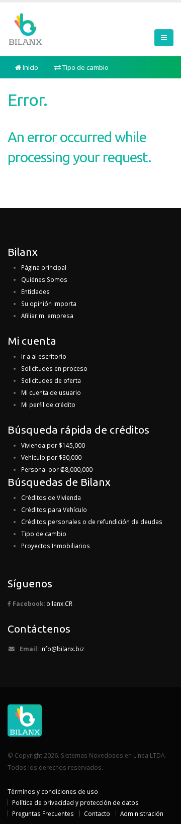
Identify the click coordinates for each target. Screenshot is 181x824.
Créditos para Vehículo (54, 509)
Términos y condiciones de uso (53, 791)
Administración (141, 813)
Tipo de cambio (85, 67)
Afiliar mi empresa (47, 316)
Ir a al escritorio (43, 356)
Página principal (43, 267)
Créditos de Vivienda (51, 497)
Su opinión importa (48, 303)
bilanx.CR (59, 603)
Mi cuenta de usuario (51, 392)
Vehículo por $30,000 (51, 457)
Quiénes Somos (44, 279)
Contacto (97, 813)
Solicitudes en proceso (54, 368)
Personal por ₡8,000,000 (57, 469)
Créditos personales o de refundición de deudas (91, 522)
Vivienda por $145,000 (53, 445)
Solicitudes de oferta (51, 380)
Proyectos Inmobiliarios (55, 546)
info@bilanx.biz (62, 649)
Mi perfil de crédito (48, 404)
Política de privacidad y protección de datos (75, 802)
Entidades (35, 291)
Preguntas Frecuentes (43, 813)
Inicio (29, 67)
